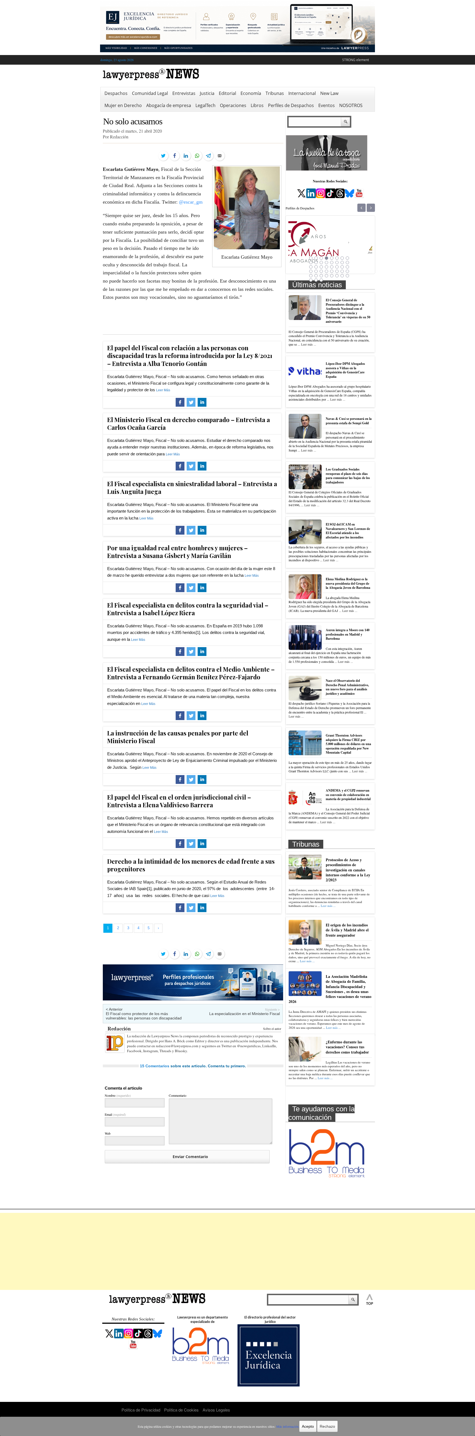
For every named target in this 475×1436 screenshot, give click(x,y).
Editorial (227, 93)
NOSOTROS (351, 105)
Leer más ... (308, 344)
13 (331, 262)
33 (311, 275)
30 (337, 271)
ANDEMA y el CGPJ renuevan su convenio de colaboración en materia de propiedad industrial (348, 794)
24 (347, 267)
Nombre (118, 1095)
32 (347, 271)
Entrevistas (183, 93)
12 (326, 262)
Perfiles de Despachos (291, 105)
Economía (251, 93)
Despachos (116, 93)
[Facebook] (174, 156)
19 (321, 267)
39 (342, 275)
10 (316, 262)
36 (326, 275)
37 (331, 275)
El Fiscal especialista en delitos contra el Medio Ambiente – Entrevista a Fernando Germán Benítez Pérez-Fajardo (191, 673)
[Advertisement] (237, 1251)
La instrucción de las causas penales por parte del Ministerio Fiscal (177, 737)
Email (115, 1114)
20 (326, 267)
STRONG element (355, 60)
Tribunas (275, 93)
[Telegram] (208, 156)
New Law (329, 93)
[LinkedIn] (186, 156)
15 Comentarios (154, 1066)
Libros (257, 105)
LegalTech (205, 105)
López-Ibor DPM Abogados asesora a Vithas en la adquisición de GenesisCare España (345, 370)
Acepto (308, 1426)
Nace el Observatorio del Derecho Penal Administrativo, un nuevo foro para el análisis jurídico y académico (347, 687)
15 (342, 262)
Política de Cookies (181, 1410)
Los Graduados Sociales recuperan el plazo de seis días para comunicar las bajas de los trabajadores (348, 476)
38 (337, 275)
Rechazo (327, 1426)
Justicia (207, 93)
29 (331, 271)
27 (321, 271)
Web (108, 1133)
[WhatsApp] (197, 156)
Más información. (287, 1426)
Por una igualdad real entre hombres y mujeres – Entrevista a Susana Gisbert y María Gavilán (177, 552)
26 (316, 271)
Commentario (177, 1095)
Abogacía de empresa (168, 105)
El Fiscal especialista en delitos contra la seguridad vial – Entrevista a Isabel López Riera (187, 609)
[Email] (220, 156)
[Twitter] (163, 156)
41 (311, 280)
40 (347, 275)
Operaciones (233, 105)
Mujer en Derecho (123, 105)
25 (311, 271)
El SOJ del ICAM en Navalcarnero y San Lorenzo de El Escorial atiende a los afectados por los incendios (348, 531)
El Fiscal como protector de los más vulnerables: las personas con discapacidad (144, 1015)
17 (311, 267)
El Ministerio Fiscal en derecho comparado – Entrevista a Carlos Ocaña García (188, 423)
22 (337, 267)
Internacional (302, 93)
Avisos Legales (216, 1410)
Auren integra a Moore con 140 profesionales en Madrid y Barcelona (347, 634)
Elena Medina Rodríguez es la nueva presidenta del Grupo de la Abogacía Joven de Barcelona (348, 583)
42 (316, 280)
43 (321, 280)
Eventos (326, 105)
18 (316, 267)
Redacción (119, 1028)
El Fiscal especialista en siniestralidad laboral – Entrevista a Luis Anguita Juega (192, 488)
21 (331, 267)
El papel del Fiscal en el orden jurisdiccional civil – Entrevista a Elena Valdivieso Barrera (179, 801)
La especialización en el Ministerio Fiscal (244, 1013)
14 (337, 262)
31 (342, 271)
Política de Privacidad (140, 1410)
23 (342, 267)
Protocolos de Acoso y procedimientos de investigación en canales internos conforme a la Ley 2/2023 (348, 870)
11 (321, 262)
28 (326, 271)
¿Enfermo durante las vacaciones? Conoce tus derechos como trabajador (347, 1047)
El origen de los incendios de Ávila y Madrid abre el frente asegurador (347, 930)
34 (316, 275)
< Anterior (114, 1009)
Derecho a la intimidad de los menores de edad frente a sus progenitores (191, 865)
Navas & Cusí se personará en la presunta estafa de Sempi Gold (349, 420)
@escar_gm (191, 202)
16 (347, 262)
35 (321, 275)
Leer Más (163, 390)
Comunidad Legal (150, 93)
